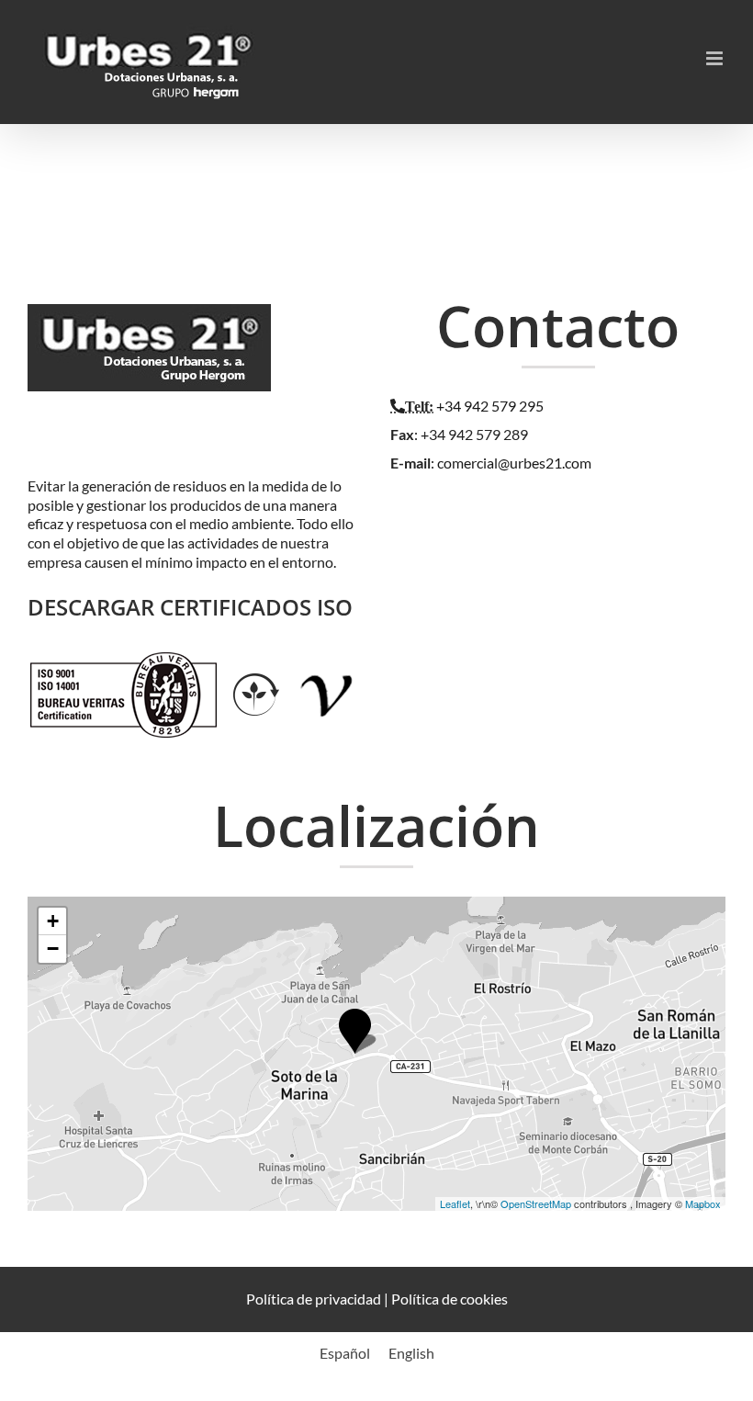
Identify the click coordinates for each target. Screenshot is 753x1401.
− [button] (53, 948)
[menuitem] (344, 1352)
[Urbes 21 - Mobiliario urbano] (154, 323)
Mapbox (703, 1203)
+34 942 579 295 (490, 405)
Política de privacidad (313, 1298)
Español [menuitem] (345, 1352)
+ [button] (53, 921)
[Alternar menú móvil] (715, 58)
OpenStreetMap (535, 1203)
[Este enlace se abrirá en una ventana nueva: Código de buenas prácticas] (327, 661)
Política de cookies (449, 1298)
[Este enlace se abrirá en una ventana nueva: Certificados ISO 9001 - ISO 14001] (123, 661)
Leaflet (455, 1203)
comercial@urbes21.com (514, 462)
